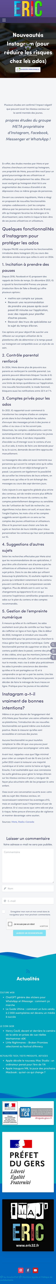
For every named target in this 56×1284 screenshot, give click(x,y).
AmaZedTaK (12, 1276)
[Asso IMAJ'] (28, 1225)
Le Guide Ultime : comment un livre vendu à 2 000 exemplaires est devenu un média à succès (30, 1012)
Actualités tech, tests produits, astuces (24, 1055)
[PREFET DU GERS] (28, 1162)
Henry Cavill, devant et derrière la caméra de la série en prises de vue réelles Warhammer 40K (30, 1034)
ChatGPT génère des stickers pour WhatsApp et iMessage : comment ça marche (28, 1001)
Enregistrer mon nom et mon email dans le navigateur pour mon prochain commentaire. (30, 913)
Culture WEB (7, 992)
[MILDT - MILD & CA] (28, 1113)
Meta (14, 821)
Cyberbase (32, 55)
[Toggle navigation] (4, 20)
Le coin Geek (7, 1026)
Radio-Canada (26, 821)
